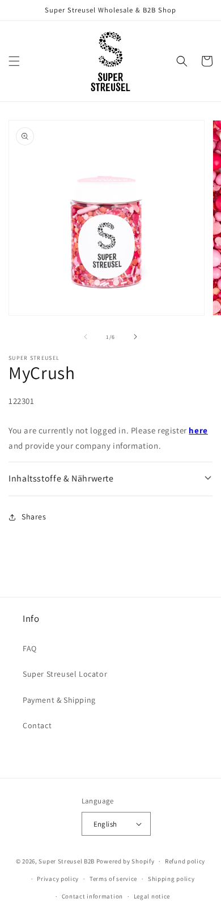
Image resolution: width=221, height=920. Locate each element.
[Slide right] (135, 336)
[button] (14, 61)
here (198, 430)
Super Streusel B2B (67, 861)
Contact (37, 725)
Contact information (92, 896)
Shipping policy (171, 879)
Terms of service (113, 879)
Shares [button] (34, 516)
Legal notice (152, 896)
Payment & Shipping (59, 700)
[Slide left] (85, 336)
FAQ (30, 648)
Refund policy (185, 861)
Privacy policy (58, 879)
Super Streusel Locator (65, 674)
